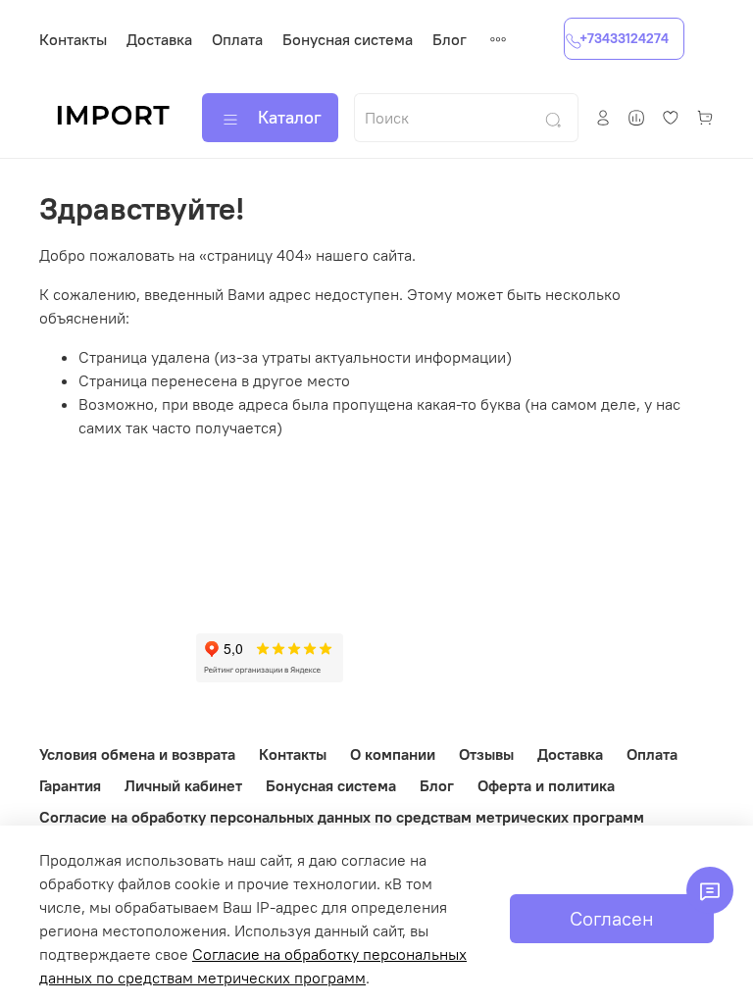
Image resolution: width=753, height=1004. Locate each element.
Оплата (237, 39)
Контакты (73, 39)
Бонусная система (347, 39)
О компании (392, 754)
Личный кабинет (183, 785)
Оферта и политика (546, 785)
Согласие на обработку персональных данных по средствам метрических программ (341, 817)
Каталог (290, 117)
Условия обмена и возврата (137, 754)
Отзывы (486, 754)
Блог (449, 39)
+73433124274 (624, 38)
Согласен (612, 918)
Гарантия (70, 785)
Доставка (159, 39)
